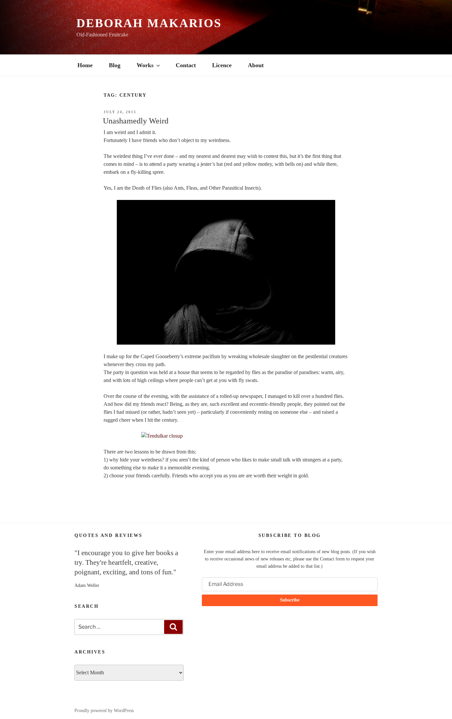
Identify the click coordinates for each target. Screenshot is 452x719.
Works (145, 65)
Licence (222, 65)
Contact (186, 65)
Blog (114, 65)
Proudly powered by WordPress (104, 710)
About (256, 65)
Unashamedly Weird (135, 121)
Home (85, 65)
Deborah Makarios (149, 23)
